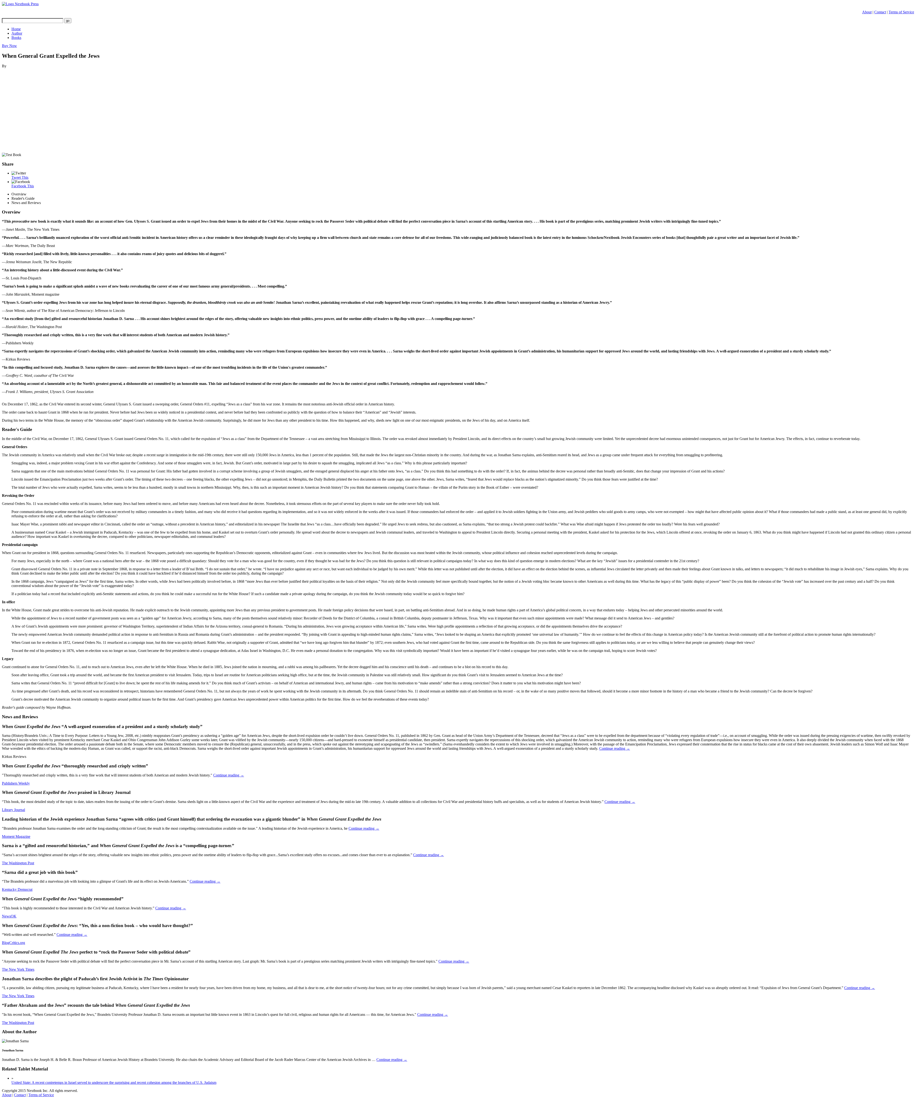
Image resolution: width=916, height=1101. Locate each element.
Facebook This (22, 186)
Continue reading (614, 748)
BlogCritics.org (13, 943)
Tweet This (19, 177)
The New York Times (18, 969)
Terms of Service (901, 12)
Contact (880, 12)
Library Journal (13, 810)
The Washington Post (18, 863)
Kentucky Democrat (17, 889)
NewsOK (9, 916)
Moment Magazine (16, 836)
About (867, 12)
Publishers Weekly (16, 783)
